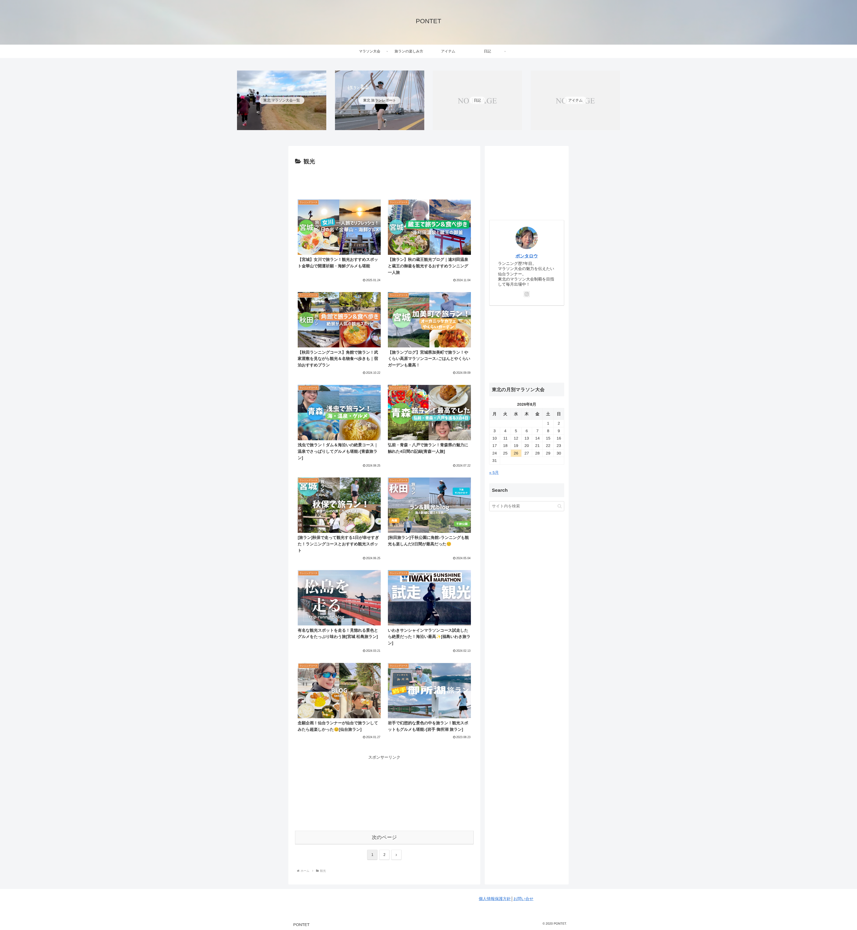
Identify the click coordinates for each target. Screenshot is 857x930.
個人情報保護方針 (495, 899)
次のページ (384, 837)
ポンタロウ (527, 255)
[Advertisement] (384, 179)
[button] (560, 506)
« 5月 (494, 472)
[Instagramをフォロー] (527, 294)
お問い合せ (523, 899)
